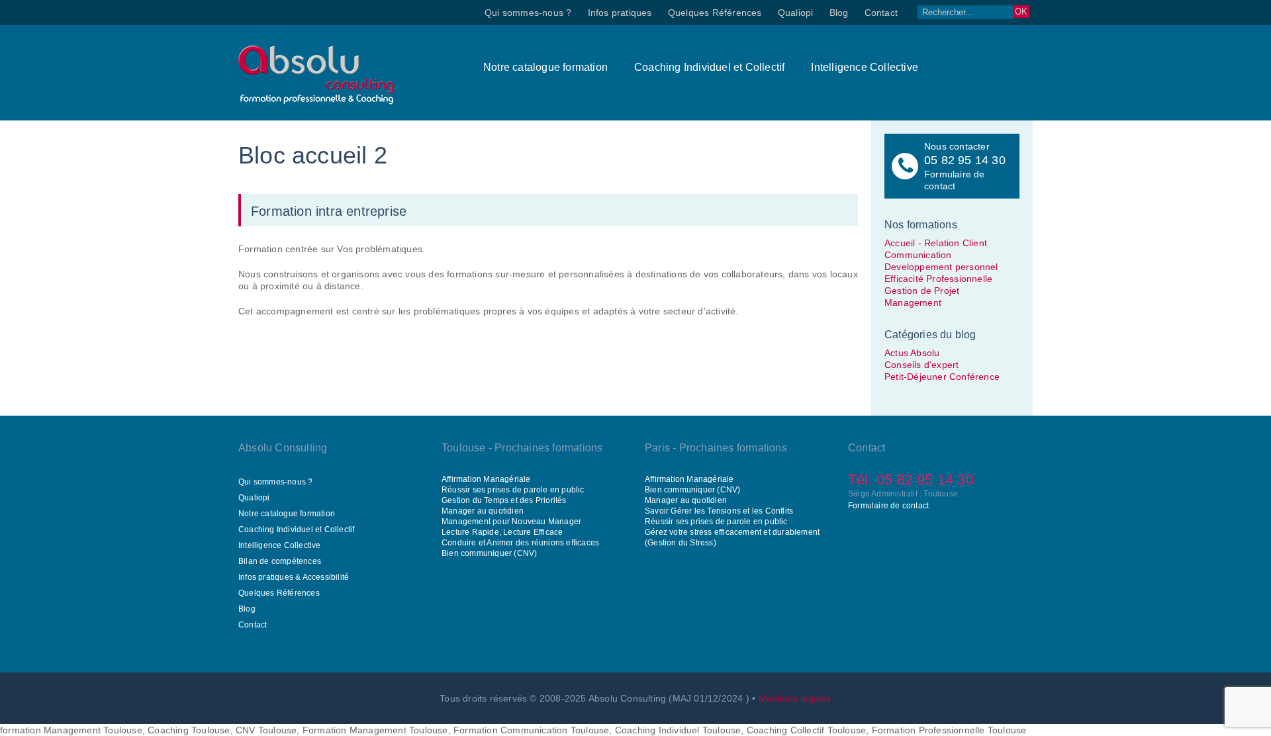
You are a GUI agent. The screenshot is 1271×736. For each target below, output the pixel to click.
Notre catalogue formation (545, 67)
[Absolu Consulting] (316, 101)
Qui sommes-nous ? (528, 12)
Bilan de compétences (279, 561)
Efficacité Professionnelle (938, 278)
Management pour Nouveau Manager (511, 521)
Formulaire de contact (888, 505)
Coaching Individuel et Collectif (709, 67)
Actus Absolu (911, 352)
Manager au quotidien (483, 511)
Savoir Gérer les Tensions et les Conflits (719, 511)
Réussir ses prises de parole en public (513, 489)
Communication (918, 255)
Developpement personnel (941, 266)
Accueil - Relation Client (935, 243)
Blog (839, 12)
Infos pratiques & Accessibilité (293, 577)
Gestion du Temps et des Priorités (504, 500)
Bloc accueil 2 (312, 155)
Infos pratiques (620, 12)
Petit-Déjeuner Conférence (942, 376)
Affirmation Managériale (486, 479)
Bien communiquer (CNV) (489, 553)
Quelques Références (715, 12)
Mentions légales (795, 698)
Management (912, 302)
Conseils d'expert (921, 364)
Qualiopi (796, 12)
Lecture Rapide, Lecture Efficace (502, 532)
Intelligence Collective (864, 67)
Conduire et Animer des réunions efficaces (520, 542)
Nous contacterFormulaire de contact (965, 166)
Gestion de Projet (921, 290)
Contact (881, 12)
